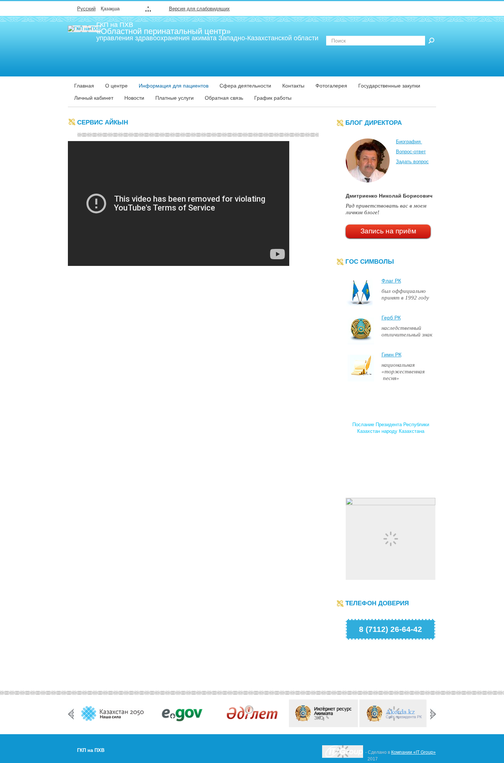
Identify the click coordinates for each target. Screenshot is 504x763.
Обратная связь (224, 98)
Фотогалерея (331, 86)
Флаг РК (391, 281)
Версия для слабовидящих (199, 8)
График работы (272, 98)
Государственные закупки (389, 86)
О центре (116, 86)
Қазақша (110, 8)
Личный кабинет (93, 98)
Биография (409, 141)
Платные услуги (174, 98)
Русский (86, 8)
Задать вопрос (412, 161)
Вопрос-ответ (411, 151)
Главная (84, 86)
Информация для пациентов (173, 86)
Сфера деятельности (245, 86)
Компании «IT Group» (413, 752)
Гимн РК (391, 354)
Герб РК (391, 318)
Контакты (293, 86)
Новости (134, 98)
